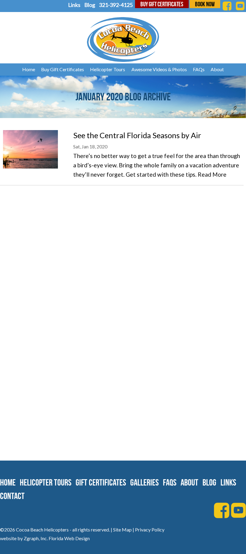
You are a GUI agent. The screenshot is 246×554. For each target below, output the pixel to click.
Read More (212, 174)
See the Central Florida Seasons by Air (137, 135)
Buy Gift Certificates (161, 4)
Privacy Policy (149, 529)
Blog (89, 5)
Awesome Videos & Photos (159, 69)
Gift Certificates (101, 482)
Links (74, 5)
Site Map (122, 529)
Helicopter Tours (107, 69)
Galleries (144, 482)
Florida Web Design (69, 538)
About (217, 69)
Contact (12, 496)
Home (28, 69)
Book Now (205, 4)
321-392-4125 (116, 5)
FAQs (199, 69)
